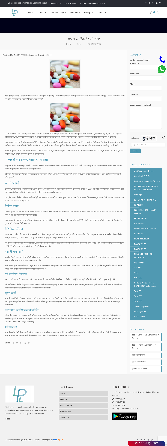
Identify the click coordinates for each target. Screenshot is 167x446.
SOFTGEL (138, 278)
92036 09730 (71, 4)
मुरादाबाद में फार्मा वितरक (139, 368)
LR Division (138, 234)
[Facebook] (146, 3)
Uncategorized (140, 312)
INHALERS (138, 205)
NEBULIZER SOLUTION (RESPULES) (143, 255)
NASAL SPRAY (140, 244)
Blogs (79, 44)
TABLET (137, 291)
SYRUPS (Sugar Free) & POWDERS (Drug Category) (145, 284)
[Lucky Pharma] (14, 12)
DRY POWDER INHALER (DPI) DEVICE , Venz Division (146, 188)
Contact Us (64, 417)
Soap (136, 273)
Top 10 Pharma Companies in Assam (144, 346)
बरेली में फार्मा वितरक (138, 355)
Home (68, 44)
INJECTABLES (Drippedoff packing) (145, 211)
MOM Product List (141, 239)
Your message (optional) (140, 105)
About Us (64, 399)
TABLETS (138, 296)
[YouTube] (153, 3)
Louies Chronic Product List (145, 229)
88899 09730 (56, 4)
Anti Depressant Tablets (144, 171)
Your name (134, 63)
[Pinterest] (160, 3)
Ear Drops (138, 195)
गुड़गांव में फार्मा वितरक (139, 362)
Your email (134, 74)
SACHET (137, 268)
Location (134, 95)
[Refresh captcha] (163, 137)
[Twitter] (149, 3)
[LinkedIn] (156, 3)
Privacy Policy (65, 411)
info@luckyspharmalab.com (93, 4)
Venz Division (139, 317)
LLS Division (139, 223)
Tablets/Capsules (141, 306)
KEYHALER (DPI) (141, 218)
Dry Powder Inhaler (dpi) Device (147, 181)
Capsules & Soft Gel (142, 176)
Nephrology (139, 262)
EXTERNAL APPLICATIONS (145, 200)
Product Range (66, 405)
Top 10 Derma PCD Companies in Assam (145, 336)
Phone (133, 84)
